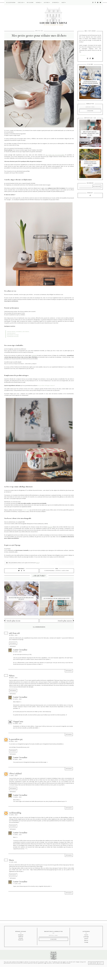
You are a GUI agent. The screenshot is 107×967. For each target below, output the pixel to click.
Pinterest (20, 936)
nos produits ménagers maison (46, 385)
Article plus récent (13, 621)
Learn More (92, 963)
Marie (11, 860)
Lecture (46, 2)
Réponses (13, 646)
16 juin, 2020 (13, 862)
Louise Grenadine (20, 650)
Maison (86, 940)
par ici (37, 562)
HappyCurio (18, 721)
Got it (101, 963)
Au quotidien (10, 2)
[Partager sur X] (19, 570)
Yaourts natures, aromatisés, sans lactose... (18, 331)
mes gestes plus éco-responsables (55, 155)
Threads (21, 938)
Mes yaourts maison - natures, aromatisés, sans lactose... (90, 133)
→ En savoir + (82, 55)
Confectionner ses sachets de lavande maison (90, 163)
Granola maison (11, 333)
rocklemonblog (15, 813)
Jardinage (86, 936)
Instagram (20, 935)
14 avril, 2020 (17, 797)
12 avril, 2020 (13, 775)
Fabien (11, 675)
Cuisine (86, 935)
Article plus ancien (65, 621)
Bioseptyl (50, 527)
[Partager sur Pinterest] (24, 570)
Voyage (38, 2)
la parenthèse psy (16, 739)
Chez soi (21, 2)
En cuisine (30, 2)
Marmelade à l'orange (13, 335)
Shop (63, 2)
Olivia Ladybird (15, 773)
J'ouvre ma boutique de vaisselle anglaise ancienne (90, 82)
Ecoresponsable (49, 570)
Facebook (20, 940)
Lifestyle (58, 570)
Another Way (25, 510)
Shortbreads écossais (13, 336)
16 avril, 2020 (13, 814)
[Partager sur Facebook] (21, 570)
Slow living (65, 570)
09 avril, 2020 (17, 651)
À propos (55, 2)
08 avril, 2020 (13, 635)
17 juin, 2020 (17, 883)
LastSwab (34, 355)
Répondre (13, 643)
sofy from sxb (14, 633)
